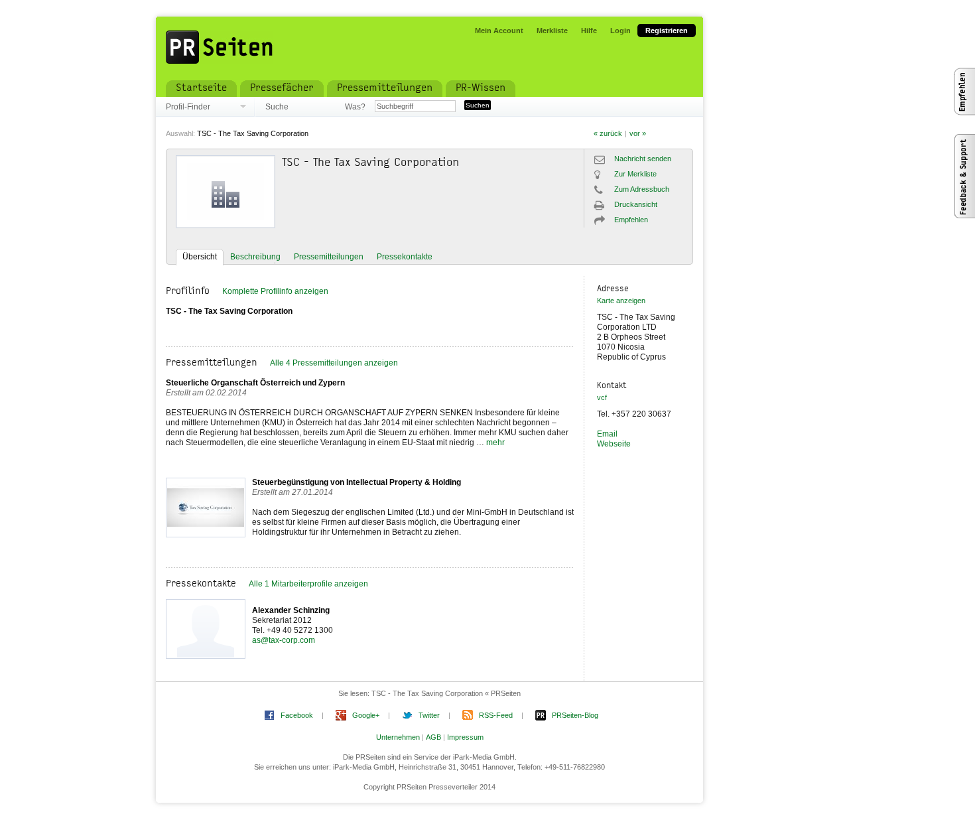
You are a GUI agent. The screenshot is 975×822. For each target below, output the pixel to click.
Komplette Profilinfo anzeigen (275, 291)
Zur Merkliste (635, 174)
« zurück (608, 133)
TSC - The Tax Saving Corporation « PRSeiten (446, 693)
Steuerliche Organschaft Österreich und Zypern (255, 382)
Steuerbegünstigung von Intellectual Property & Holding (356, 482)
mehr (495, 442)
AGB (433, 737)
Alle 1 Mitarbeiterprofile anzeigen (308, 583)
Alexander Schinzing (291, 610)
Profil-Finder (188, 106)
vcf (602, 397)
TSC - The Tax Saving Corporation (252, 133)
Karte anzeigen (621, 301)
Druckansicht (635, 204)
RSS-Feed (496, 715)
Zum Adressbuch (641, 189)
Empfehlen (631, 220)
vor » (637, 133)
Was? (355, 106)
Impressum (465, 737)
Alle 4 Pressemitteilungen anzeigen (334, 363)
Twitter (429, 715)
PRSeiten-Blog (575, 715)
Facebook (297, 715)
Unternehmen (398, 737)
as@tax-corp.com (283, 640)
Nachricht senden (642, 159)
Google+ (365, 715)
